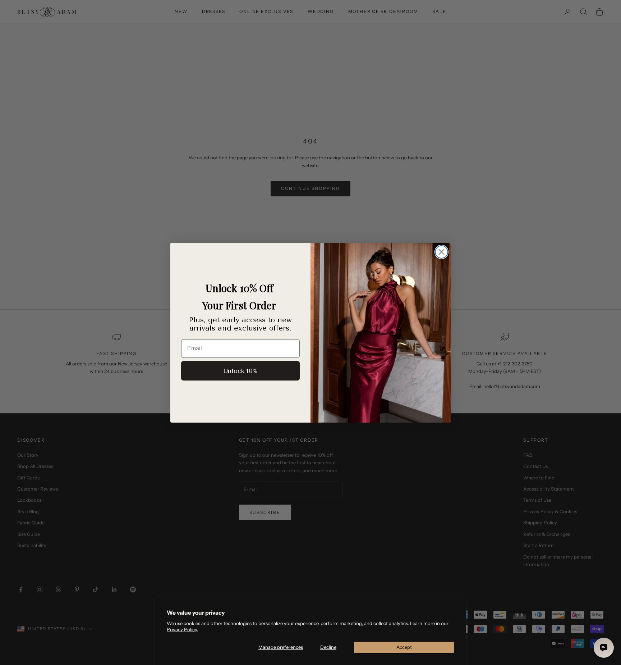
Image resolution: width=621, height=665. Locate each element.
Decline (328, 647)
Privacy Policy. (182, 629)
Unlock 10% (240, 371)
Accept (404, 647)
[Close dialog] (441, 252)
